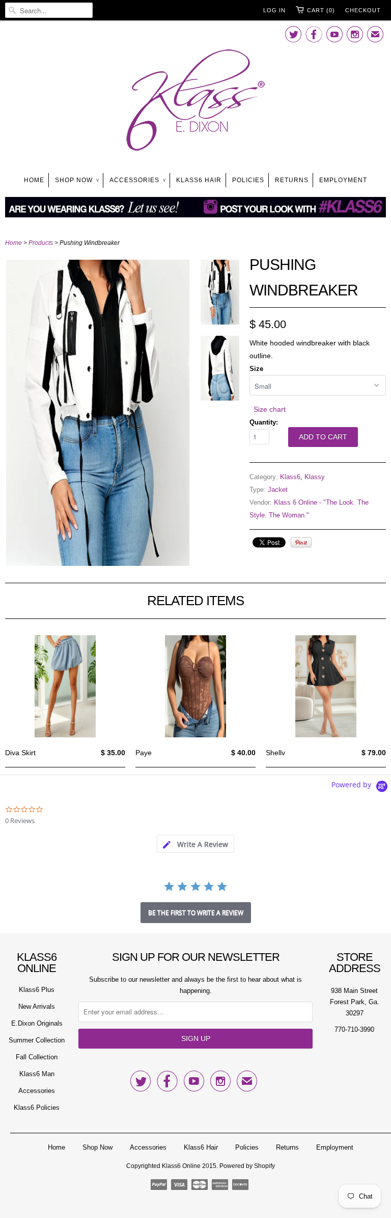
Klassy (314, 477)
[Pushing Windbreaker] (97, 563)
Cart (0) (321, 10)
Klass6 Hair (198, 180)
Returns (292, 180)
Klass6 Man (36, 1074)
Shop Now (77, 180)
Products (41, 242)
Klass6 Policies (37, 1107)
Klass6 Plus (36, 989)
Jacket (278, 489)
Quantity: (263, 422)
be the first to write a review (195, 912)
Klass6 (290, 477)
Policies (248, 180)
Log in (274, 10)
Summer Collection (37, 1040)
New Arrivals (36, 1006)
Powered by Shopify (247, 1166)
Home (34, 180)
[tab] (195, 844)
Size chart (270, 409)
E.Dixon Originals (37, 1023)
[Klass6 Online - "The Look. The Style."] (195, 102)
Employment (343, 180)
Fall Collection (37, 1057)
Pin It (301, 542)
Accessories (137, 180)
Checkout (363, 10)
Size (256, 368)
